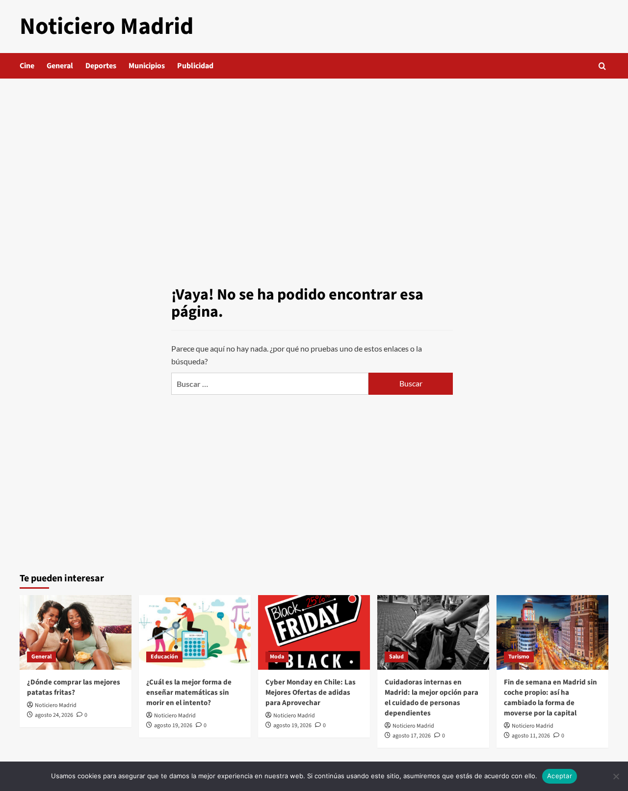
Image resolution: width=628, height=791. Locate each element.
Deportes (100, 65)
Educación (164, 657)
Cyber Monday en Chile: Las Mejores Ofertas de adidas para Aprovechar (310, 692)
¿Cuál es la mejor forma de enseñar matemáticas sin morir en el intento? (189, 692)
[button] (602, 66)
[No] (616, 776)
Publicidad (195, 65)
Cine (27, 65)
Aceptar (559, 776)
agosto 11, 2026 (531, 736)
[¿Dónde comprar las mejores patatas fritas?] (75, 632)
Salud (396, 657)
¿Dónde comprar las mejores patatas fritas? (73, 687)
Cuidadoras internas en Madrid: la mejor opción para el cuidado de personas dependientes (431, 697)
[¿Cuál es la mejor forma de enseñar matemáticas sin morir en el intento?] (195, 632)
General (60, 65)
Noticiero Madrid (107, 26)
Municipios (147, 65)
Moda (277, 657)
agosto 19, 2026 (173, 725)
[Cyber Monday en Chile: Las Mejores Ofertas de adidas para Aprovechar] (314, 632)
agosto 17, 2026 (411, 736)
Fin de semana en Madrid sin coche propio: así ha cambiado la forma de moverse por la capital (550, 697)
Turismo (518, 657)
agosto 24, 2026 (54, 715)
